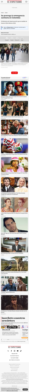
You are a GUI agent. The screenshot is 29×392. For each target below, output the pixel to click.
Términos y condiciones (14, 365)
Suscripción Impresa (14, 355)
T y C (13, 341)
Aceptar (25, 389)
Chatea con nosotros (15, 360)
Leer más (14, 72)
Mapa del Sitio (14, 353)
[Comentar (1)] (17, 38)
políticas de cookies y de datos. (12, 390)
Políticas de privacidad (14, 367)
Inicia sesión (7, 334)
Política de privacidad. (21, 341)
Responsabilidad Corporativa (14, 364)
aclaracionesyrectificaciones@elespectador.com (14, 379)
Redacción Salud (5, 32)
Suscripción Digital (14, 357)
